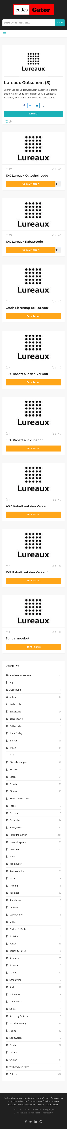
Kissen (12, 878)
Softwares (14, 994)
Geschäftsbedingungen (43, 1109)
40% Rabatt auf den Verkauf (27, 506)
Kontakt (26, 1109)
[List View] (10, 122)
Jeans (12, 856)
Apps (12, 682)
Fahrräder (14, 784)
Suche (60, 23)
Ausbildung (15, 689)
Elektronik (14, 769)
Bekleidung (15, 711)
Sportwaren (15, 1037)
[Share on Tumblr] (43, 105)
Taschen (13, 1045)
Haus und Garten (18, 834)
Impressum (47, 1112)
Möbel (12, 921)
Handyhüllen (15, 827)
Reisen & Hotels (17, 950)
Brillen (12, 747)
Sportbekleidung (17, 1023)
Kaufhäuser (15, 863)
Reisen (12, 943)
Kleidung (13, 885)
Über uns (17, 1109)
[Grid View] (6, 122)
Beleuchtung (16, 718)
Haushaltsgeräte (18, 842)
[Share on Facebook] (24, 105)
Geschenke (15, 813)
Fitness (13, 791)
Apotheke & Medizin (20, 675)
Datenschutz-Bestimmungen (27, 1112)
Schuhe (13, 972)
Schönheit (14, 965)
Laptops (13, 907)
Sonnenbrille (15, 1001)
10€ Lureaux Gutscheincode (27, 175)
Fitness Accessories (19, 798)
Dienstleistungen (18, 762)
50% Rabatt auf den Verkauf (27, 374)
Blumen (13, 740)
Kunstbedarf (15, 900)
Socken (13, 987)
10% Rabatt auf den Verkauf (27, 572)
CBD (11, 754)
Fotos (12, 805)
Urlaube (13, 1059)
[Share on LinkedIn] (37, 105)
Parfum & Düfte (17, 929)
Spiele (12, 1008)
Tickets (13, 1052)
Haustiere (14, 849)
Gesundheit (15, 820)
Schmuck (14, 958)
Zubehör (13, 1074)
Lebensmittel (16, 914)
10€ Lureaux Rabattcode (24, 241)
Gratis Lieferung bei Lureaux (27, 308)
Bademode (15, 704)
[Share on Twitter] (30, 105)
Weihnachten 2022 (19, 1066)
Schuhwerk (15, 979)
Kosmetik (14, 892)
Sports (12, 1030)
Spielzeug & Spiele (19, 1016)
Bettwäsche (15, 726)
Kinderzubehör (17, 871)
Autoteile (14, 697)
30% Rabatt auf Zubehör (24, 440)
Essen (12, 776)
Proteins (13, 936)
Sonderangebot (17, 638)
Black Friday (15, 733)
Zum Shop (33, 114)
